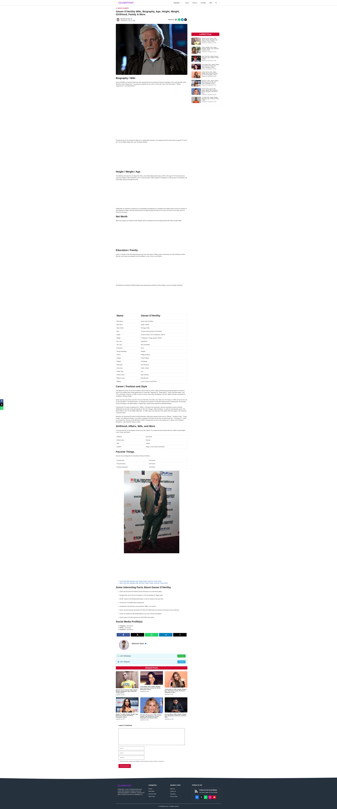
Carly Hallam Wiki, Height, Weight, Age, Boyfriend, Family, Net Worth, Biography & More (150, 688)
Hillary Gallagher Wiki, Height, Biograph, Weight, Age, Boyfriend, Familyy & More (210, 49)
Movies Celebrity (123, 8)
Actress (195, 3)
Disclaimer (173, 794)
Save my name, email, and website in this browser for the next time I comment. (142, 761)
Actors (187, 3)
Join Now (181, 656)
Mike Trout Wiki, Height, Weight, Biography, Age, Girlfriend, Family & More (210, 58)
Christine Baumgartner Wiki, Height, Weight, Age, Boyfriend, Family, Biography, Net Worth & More (151, 716)
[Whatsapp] (1, 408)
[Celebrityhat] (126, 2)
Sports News (151, 796)
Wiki (210, 3)
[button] (216, 2)
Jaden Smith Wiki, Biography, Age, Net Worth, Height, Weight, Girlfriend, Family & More (144, 583)
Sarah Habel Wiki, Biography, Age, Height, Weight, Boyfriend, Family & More (141, 581)
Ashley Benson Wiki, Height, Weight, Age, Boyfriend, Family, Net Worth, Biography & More (176, 691)
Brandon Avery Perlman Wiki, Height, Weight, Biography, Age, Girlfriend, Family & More (127, 691)
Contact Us (173, 791)
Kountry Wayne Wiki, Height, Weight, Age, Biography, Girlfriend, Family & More (176, 715)
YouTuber (203, 3)
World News (151, 791)
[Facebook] (1, 401)
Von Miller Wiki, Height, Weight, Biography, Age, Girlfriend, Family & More (210, 99)
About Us (172, 788)
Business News (152, 794)
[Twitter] (1, 404)
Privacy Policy (174, 796)
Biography (177, 3)
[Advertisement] (151, 101)
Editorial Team (126, 19)
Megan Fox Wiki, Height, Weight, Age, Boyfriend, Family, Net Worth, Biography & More (127, 715)
